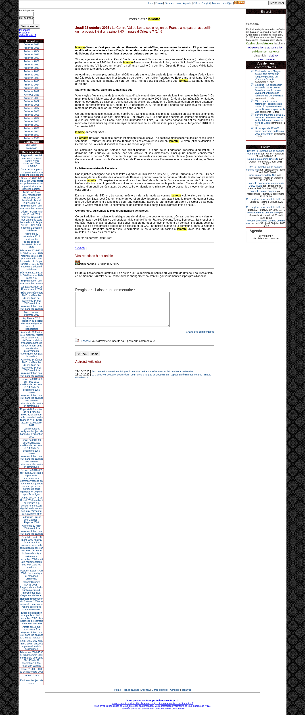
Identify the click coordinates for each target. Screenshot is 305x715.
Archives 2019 (31, 68)
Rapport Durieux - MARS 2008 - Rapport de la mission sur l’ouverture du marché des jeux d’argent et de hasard (31, 589)
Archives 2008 (31, 104)
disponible (260, 55)
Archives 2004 (31, 118)
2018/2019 (31, 145)
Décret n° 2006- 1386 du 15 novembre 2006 (31, 670)
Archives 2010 (31, 98)
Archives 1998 (31, 138)
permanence (271, 51)
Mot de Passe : (27, 18)
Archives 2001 (31, 128)
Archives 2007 (31, 108)
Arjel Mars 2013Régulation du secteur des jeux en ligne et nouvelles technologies (31, 323)
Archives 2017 (31, 74)
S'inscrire (85, 341)
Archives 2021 (31, 61)
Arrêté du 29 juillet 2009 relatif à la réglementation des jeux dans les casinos (31, 529)
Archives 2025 (31, 47)
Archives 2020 (31, 64)
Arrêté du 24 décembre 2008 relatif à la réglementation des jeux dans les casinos (31, 562)
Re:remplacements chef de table (263, 199)
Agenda (187, 3)
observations (257, 47)
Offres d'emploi (201, 3)
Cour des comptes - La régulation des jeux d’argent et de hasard (31, 172)
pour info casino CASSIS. (263, 175)
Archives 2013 (31, 88)
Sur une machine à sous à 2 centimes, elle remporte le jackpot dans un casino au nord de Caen (270, 118)
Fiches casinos (173, 3)
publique (257, 51)
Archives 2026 (31, 44)
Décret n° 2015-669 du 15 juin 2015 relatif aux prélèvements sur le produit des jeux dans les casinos (31, 183)
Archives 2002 (31, 124)
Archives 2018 (31, 71)
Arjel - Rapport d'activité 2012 (31, 313)
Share (80, 248)
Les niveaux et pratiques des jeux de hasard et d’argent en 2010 (31, 432)
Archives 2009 (31, 101)
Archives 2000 (31, 131)
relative (272, 55)
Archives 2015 (31, 81)
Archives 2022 (31, 57)
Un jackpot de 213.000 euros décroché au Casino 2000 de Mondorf (269, 131)
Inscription (24, 30)
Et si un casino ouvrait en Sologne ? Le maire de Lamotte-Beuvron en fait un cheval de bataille (142, 371)
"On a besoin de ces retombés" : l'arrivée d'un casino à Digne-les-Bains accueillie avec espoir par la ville (270, 106)
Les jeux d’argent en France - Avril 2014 (31, 288)
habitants (280, 43)
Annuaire (216, 3)
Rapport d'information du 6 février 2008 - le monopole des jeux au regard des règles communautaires (31, 604)
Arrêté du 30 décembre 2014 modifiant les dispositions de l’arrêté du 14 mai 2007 (31, 240)
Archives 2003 (31, 121)
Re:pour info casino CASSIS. (262, 159)
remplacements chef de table (263, 212)
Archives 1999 (31, 134)
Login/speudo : (27, 10)
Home (150, 3)
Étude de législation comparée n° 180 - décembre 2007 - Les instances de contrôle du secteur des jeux (31, 618)
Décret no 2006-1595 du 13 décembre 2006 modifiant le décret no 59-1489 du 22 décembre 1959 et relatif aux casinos (31, 659)
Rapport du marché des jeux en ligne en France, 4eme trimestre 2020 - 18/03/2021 (31, 160)
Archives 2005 (31, 114)
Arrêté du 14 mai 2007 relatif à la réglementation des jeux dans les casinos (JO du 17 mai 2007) (31, 632)
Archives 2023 (31, 54)
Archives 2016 (31, 78)
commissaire (266, 59)
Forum (159, 3)
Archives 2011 (31, 94)
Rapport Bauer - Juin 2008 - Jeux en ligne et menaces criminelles (31, 574)
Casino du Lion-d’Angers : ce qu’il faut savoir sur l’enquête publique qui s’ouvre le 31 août (269, 75)
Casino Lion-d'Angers (260, 43)
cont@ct (227, 3)
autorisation (275, 47)
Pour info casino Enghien (263, 191)
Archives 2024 (31, 51)
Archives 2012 (31, 91)
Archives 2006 (31, 111)
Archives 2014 (31, 84)
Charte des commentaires (200, 331)
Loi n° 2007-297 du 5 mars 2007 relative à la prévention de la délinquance (31, 645)
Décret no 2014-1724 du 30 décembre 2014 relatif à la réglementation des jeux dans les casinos (31, 278)
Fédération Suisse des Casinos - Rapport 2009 (31, 520)
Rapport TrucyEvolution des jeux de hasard (31, 679)
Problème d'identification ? (27, 34)
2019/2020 (31, 148)
